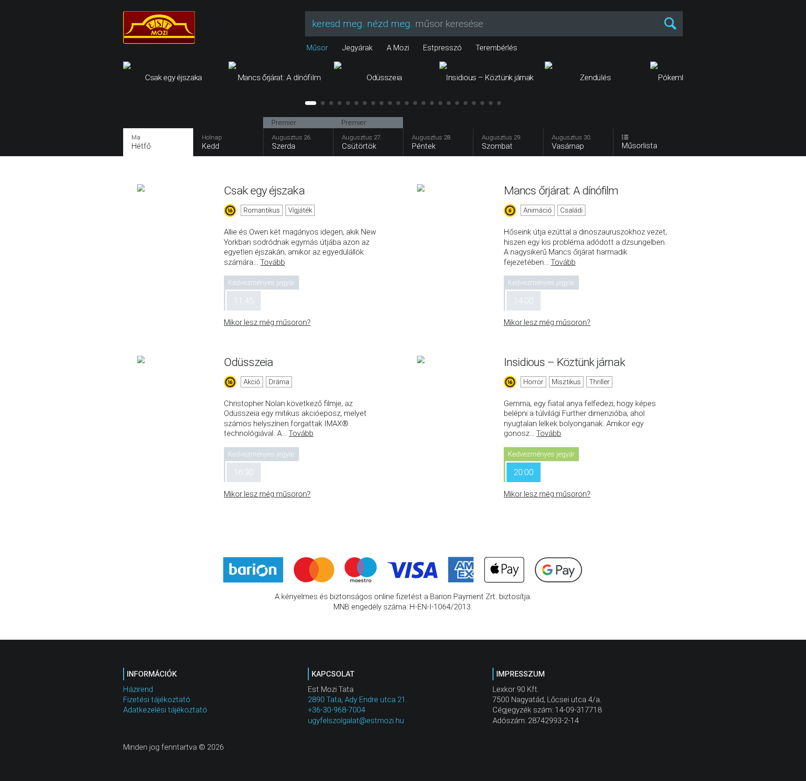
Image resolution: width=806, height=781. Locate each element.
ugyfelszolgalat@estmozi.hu (356, 720)
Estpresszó (442, 47)
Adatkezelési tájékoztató (165, 709)
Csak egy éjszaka (264, 190)
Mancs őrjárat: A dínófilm (561, 190)
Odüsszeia (248, 362)
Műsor (317, 47)
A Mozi (398, 47)
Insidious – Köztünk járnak (564, 362)
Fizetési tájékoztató (156, 699)
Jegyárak (357, 47)
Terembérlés (496, 47)
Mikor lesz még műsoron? (267, 322)
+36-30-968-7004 (336, 709)
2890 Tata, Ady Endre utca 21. (358, 699)
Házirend (138, 689)
